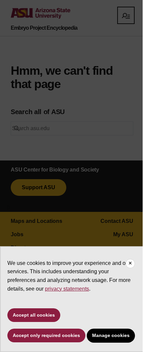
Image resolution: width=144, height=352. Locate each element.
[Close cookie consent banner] (130, 263)
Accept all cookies (34, 315)
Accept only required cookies (46, 335)
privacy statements (67, 289)
